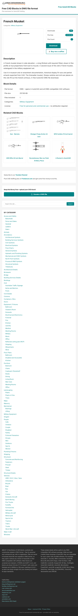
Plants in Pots (10, 395)
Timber (7, 470)
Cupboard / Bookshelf (12, 371)
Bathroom (8, 307)
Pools (7, 291)
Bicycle (7, 483)
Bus (6, 489)
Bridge (6, 275)
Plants (7, 392)
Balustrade (9, 219)
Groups (7, 438)
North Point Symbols (12, 259)
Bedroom (8, 366)
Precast (8, 465)
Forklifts (8, 505)
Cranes (7, 494)
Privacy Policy (46, 609)
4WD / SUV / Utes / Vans (13, 478)
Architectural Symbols (12, 237)
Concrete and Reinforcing (14, 459)
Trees (7, 398)
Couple (7, 427)
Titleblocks (9, 267)
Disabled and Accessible (13, 358)
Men (6, 441)
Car (6, 491)
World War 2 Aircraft (12, 529)
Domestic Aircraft (11, 497)
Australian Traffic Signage (14, 285)
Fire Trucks (9, 502)
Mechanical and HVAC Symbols (15, 256)
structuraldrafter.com (8, 590)
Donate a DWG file (40, 194)
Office (7, 339)
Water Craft (8, 532)
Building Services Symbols (14, 240)
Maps (6, 401)
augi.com (5, 594)
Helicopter (8, 510)
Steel (7, 467)
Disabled (8, 430)
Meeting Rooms (10, 331)
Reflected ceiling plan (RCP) (14, 342)
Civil (5, 283)
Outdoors (8, 443)
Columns (7, 296)
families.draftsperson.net (9, 586)
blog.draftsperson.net (8, 584)
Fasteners (8, 462)
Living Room (9, 379)
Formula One (9, 507)
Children (8, 425)
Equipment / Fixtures (11, 304)
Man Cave (8, 382)
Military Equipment (17, 25)
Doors (6, 302)
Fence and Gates (11, 221)
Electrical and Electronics (13, 315)
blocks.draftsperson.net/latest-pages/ (14, 582)
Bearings (8, 408)
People (6, 419)
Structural (7, 457)
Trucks (7, 526)
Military (7, 334)
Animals (6, 232)
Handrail (8, 224)
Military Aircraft (10, 513)
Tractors (8, 521)
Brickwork (7, 272)
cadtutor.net (6, 597)
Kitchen (8, 323)
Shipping (8, 344)
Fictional (8, 318)
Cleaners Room (10, 309)
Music (7, 336)
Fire (6, 320)
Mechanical (8, 406)
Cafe (7, 422)
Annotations (8, 235)
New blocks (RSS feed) (9, 601)
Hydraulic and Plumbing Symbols (16, 253)
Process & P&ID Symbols (13, 261)
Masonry (7, 403)
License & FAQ (37, 609)
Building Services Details (12, 278)
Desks (7, 374)
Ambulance (9, 481)
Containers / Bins (10, 299)
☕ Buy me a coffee (56, 51)
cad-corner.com (7, 588)
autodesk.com (6, 599)
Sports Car (9, 518)
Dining (7, 376)
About (29, 609)
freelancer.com (6, 592)
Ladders (8, 227)
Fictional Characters (12, 435)
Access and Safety (10, 216)
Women (7, 449)
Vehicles (7, 476)
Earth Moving (9, 499)
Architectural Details (11, 270)
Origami (6, 417)
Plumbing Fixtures (10, 451)
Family (7, 433)
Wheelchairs (9, 347)
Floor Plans (8, 352)
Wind (7, 350)
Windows (7, 534)
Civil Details (8, 294)
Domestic (8, 312)
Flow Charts (9, 248)
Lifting (7, 411)
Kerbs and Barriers (11, 288)
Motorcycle (9, 516)
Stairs (7, 229)
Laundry (8, 326)
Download (53, 46)
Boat (6, 486)
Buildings (7, 280)
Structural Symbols (11, 264)
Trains (7, 524)
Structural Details (10, 473)
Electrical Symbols (11, 245)
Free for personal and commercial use (34, 106)
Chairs (7, 368)
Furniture (7, 363)
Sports (7, 446)
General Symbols (11, 251)
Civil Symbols (10, 243)
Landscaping (8, 390)
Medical (8, 328)
